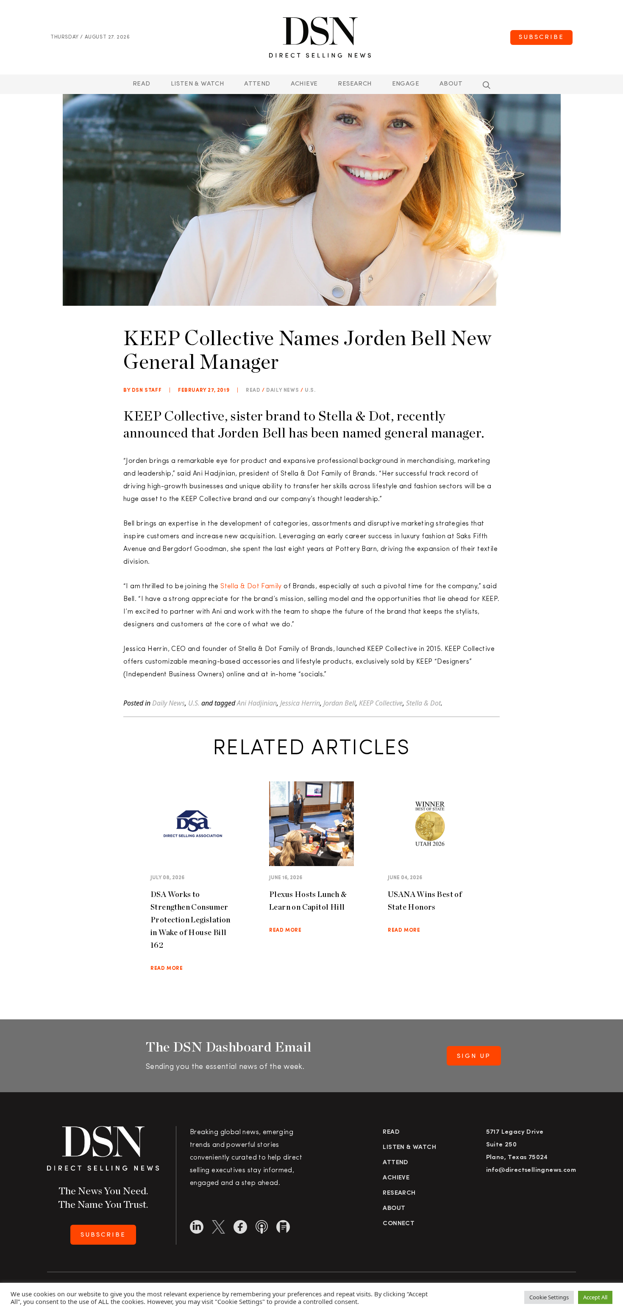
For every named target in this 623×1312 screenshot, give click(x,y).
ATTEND (257, 84)
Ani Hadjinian (257, 703)
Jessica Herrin (300, 703)
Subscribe (541, 37)
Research (354, 84)
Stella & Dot (423, 703)
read (253, 390)
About (450, 84)
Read (141, 84)
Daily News (282, 390)
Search (486, 85)
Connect (398, 1224)
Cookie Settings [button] (549, 1297)
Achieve (304, 84)
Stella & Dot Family (251, 586)
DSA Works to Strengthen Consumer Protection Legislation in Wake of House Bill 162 (190, 919)
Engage (405, 84)
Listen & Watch (197, 84)
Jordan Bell (339, 703)
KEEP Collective (381, 703)
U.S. (310, 390)
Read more (166, 968)
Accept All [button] (595, 1297)
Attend (395, 1163)
